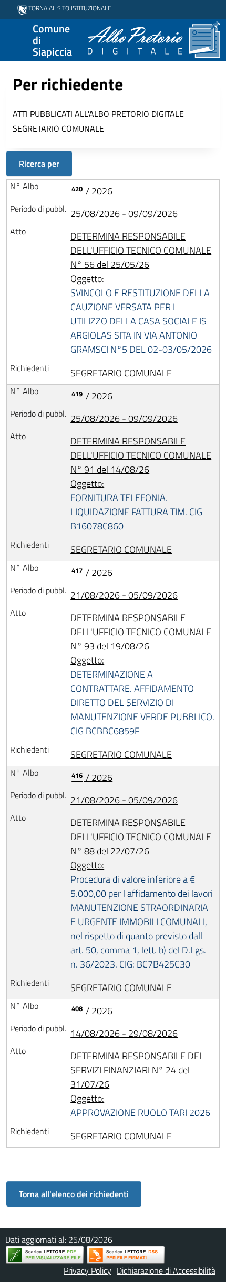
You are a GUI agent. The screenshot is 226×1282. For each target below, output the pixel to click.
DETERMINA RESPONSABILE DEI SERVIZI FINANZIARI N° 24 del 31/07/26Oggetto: (140, 1084)
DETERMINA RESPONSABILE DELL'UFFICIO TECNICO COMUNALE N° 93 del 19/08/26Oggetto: (142, 674)
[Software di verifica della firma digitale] (125, 1255)
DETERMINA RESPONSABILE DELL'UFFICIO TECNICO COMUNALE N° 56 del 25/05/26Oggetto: (141, 292)
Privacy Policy (87, 1270)
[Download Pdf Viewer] (44, 1255)
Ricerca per (39, 163)
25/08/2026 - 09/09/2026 (124, 214)
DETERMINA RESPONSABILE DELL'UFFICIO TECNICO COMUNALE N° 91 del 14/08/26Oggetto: (140, 483)
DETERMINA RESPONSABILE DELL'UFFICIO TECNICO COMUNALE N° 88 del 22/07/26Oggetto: (141, 893)
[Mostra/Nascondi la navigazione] (12, 39)
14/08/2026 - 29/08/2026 (124, 1033)
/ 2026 (91, 191)
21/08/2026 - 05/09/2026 (124, 595)
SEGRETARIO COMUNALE (121, 373)
